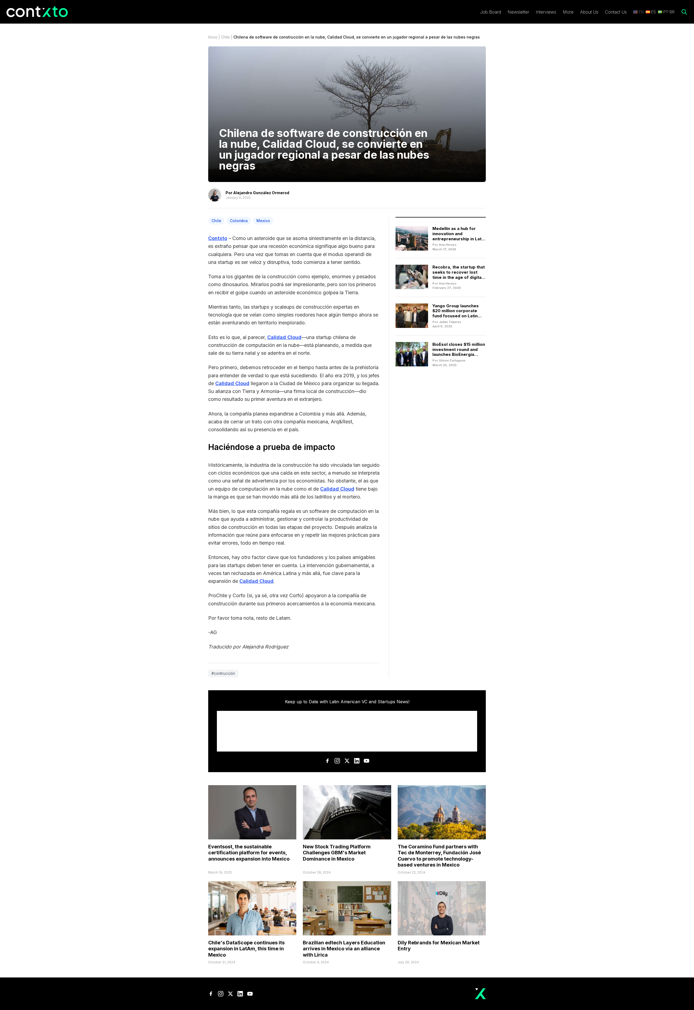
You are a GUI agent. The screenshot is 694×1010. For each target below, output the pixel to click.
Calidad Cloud (284, 337)
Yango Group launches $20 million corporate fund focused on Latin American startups (455, 313)
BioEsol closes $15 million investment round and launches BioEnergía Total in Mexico (458, 352)
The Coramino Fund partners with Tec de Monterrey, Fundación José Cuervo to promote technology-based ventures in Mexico (439, 856)
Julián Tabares (450, 322)
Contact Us (616, 12)
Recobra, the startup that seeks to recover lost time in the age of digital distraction (458, 274)
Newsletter (518, 12)
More (568, 12)
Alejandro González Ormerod (261, 192)
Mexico (263, 220)
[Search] (684, 12)
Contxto (217, 238)
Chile (225, 37)
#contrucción (223, 673)
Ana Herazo (448, 245)
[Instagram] (337, 760)
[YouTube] (366, 760)
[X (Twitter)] (347, 760)
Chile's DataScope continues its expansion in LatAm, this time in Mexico (246, 949)
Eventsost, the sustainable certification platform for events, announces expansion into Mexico (249, 853)
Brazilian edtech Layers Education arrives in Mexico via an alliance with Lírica (344, 949)
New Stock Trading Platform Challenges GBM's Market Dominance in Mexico (337, 853)
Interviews (546, 12)
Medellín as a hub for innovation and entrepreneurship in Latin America (458, 236)
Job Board (490, 12)
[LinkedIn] (356, 760)
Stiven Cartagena (452, 360)
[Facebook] (327, 760)
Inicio (212, 37)
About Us (589, 12)
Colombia (239, 220)
